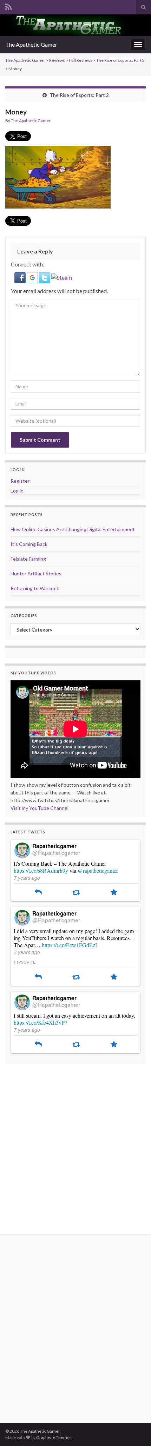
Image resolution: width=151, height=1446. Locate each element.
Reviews (57, 60)
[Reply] (38, 892)
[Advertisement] (75, 1144)
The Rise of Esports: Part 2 (120, 60)
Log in (17, 491)
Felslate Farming (28, 559)
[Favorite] (114, 892)
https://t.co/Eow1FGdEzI (69, 945)
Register (20, 481)
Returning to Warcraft (35, 588)
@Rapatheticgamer (56, 852)
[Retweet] (76, 892)
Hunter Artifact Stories (36, 573)
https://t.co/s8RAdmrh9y (41, 870)
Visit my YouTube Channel (39, 808)
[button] (20, 276)
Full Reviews (80, 60)
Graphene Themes (54, 1437)
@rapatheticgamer (98, 870)
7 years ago (27, 877)
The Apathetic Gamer (31, 44)
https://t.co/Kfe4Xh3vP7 (40, 1022)
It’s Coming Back (29, 544)
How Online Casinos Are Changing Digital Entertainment (73, 529)
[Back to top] (135, 1430)
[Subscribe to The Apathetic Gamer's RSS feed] (8, 6)
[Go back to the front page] (75, 25)
